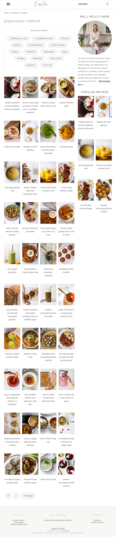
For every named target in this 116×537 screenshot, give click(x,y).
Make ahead (49, 52)
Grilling (15, 52)
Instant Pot (30, 52)
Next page (28, 496)
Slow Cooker (55, 58)
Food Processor (36, 45)
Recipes (15, 13)
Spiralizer (31, 65)
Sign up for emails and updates (58, 520)
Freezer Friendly (58, 45)
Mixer (64, 52)
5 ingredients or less (44, 38)
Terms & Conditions (18, 524)
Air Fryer (64, 38)
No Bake (21, 58)
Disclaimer (18, 522)
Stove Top (47, 65)
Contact (97, 520)
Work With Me (97, 522)
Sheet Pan (37, 58)
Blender (17, 45)
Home (7, 13)
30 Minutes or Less (18, 38)
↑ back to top (58, 528)
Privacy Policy (18, 520)
